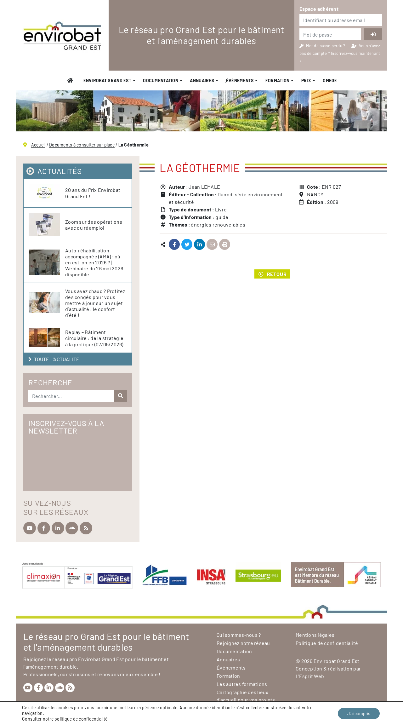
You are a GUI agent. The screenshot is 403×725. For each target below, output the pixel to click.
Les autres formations (242, 684)
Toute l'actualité (56, 359)
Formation (277, 80)
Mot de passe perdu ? (326, 45)
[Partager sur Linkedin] (199, 244)
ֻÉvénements (239, 80)
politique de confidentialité (80, 719)
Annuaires (202, 80)
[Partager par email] (212, 244)
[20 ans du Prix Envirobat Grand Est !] (47, 193)
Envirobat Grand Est (107, 80)
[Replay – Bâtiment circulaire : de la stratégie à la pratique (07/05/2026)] (47, 338)
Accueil (38, 144)
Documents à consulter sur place (82, 144)
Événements (231, 667)
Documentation (160, 80)
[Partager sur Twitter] (187, 244)
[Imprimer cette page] (224, 244)
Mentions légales (315, 635)
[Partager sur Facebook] (174, 244)
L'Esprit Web (310, 676)
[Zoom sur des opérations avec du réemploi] (47, 225)
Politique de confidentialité (327, 643)
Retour (277, 274)
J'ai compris (358, 713)
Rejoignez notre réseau (243, 643)
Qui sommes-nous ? (239, 635)
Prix (306, 80)
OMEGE (330, 80)
